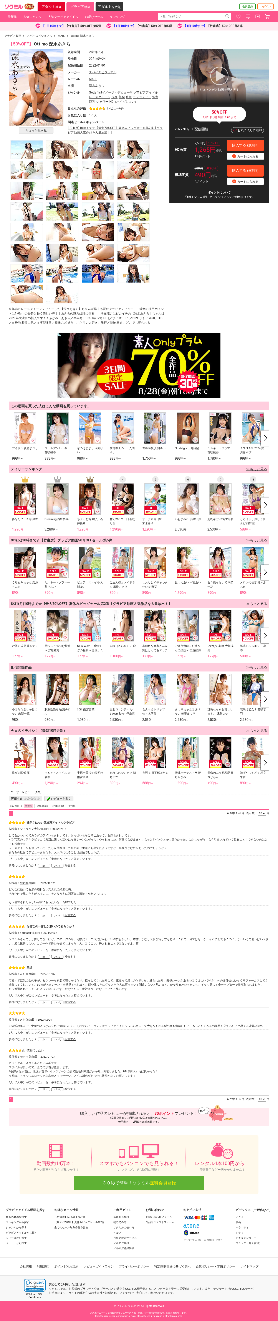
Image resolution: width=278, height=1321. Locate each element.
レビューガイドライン (98, 1266)
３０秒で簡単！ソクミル (139, 1182)
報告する (70, 865)
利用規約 (43, 1266)
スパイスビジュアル (102, 72)
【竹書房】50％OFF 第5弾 (69, 1217)
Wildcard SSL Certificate (34, 1296)
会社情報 (26, 1266)
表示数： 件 (257, 813)
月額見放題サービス (125, 1237)
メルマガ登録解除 (123, 1248)
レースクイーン (99, 97)
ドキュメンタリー (246, 1237)
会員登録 (247, 6)
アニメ (239, 1217)
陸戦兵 (24, 883)
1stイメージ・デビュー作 (114, 92)
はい (44, 865)
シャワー (102, 101)
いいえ (57, 865)
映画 (238, 1222)
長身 (114, 97)
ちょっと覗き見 (36, 130)
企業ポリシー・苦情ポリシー (215, 1266)
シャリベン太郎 (30, 828)
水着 (129, 97)
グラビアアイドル (146, 92)
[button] (35, 1285)
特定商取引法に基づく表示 (172, 1266)
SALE (92, 92)
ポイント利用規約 (66, 1266)
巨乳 (92, 101)
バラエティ (242, 1227)
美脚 (122, 97)
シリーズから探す (16, 1237)
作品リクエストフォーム (160, 1222)
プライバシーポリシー (134, 1266)
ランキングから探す (17, 1222)
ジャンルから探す (16, 1227)
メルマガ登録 (121, 1243)
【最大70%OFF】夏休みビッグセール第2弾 (79, 1222)
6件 (121, 108)
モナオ (24, 1056)
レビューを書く (61, 798)
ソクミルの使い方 (123, 1227)
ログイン (265, 6)
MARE (93, 79)
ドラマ (239, 1232)
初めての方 (119, 1222)
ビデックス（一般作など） (254, 1210)
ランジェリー (142, 97)
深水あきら (96, 85)
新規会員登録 (121, 1217)
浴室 (155, 97)
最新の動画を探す (16, 1217)
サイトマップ (249, 1266)
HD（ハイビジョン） (123, 101)
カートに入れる (246, 156)
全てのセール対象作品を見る (71, 1227)
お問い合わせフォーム (159, 1217)
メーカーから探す (16, 1243)
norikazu (25, 932)
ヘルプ (117, 1232)
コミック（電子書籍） (249, 1243)
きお (23, 1019)
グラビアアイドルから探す (21, 1232)
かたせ (24, 974)
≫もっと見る (256, 469)
